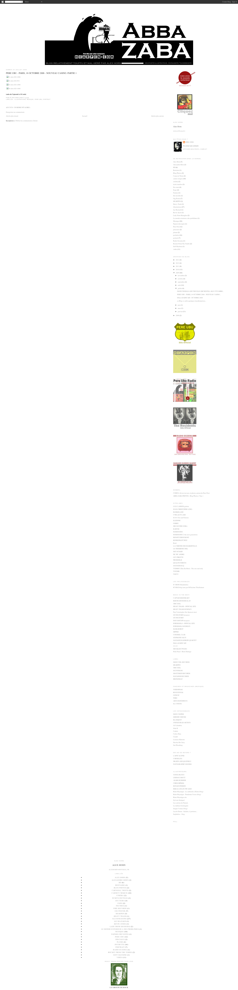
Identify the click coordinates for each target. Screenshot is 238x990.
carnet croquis (178, 178)
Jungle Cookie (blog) (180, 808)
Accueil (84, 116)
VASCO (175, 574)
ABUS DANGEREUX (180, 701)
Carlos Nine (177, 734)
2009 (178, 273)
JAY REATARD (178, 618)
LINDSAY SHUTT (179, 777)
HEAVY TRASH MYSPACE (182, 609)
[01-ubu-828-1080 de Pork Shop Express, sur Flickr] (13, 77)
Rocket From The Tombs (181, 244)
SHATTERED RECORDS (181, 673)
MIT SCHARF (178, 551)
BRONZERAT (178, 679)
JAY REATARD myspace (181, 615)
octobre (180, 279)
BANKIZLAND (178, 512)
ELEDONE (176, 520)
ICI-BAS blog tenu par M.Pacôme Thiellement (188, 587)
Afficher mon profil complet (195, 149)
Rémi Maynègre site (180, 797)
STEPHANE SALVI (179, 637)
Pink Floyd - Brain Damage (182, 651)
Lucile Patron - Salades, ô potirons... (185, 811)
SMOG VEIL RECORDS (181, 662)
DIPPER (176, 632)
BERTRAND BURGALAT (182, 601)
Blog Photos (177, 173)
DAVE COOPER (178, 714)
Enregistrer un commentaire (15, 112)
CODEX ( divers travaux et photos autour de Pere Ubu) (191, 493)
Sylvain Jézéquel (179, 800)
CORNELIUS (177, 758)
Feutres (175, 193)
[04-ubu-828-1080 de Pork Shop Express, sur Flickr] (13, 88)
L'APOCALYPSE (178, 756)
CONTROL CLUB (179, 635)
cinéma (175, 181)
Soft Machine (177, 246)
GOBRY (176, 523)
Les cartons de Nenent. (180, 803)
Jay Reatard (177, 210)
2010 (178, 269)
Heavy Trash (177, 204)
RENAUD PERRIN (179, 786)
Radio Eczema (178, 241)
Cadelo (175, 731)
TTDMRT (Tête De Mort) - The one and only (188, 568)
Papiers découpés (179, 224)
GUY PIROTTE (178, 557)
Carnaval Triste (178, 176)
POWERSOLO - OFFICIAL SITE (184, 623)
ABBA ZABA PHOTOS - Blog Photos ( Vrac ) (188, 496)
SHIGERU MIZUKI (179, 717)
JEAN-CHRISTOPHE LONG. (182, 509)
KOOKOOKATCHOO (180, 540)
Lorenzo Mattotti (179, 739)
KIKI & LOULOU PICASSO (182, 789)
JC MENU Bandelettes (180, 584)
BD (174, 167)
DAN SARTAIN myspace (181, 620)
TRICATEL (177, 603)
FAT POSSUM (178, 670)
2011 (178, 266)
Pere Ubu (38, 99)
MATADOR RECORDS (181, 676)
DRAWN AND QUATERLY (182, 761)
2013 (178, 260)
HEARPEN (176, 201)
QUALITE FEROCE (179, 563)
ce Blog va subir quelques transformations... (191, 301)
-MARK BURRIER (179, 780)
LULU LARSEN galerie (181, 506)
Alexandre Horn (178, 164)
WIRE (175, 698)
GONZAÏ (176, 695)
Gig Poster (176, 198)
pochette (176, 235)
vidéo (175, 249)
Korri (175, 543)
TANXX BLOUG (178, 775)
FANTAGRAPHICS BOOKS (182, 764)
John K (175, 728)
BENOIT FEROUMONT (181, 537)
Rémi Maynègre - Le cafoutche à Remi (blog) (188, 791)
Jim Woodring (178, 745)
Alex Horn (176, 162)
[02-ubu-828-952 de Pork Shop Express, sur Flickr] (13, 81)
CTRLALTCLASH (179, 515)
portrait (46, 99)
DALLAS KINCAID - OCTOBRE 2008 (190, 298)
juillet (180, 288)
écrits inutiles (177, 184)
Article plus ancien (157, 116)
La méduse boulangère (180, 806)
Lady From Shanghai (180, 215)
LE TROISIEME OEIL (180, 549)
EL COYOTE (177, 704)
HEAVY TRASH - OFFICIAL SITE (184, 606)
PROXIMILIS (177, 560)
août (179, 285)
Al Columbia (177, 725)
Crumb (175, 737)
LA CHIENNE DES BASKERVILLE (185, 546)
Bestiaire (176, 170)
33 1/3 (175, 646)
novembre (181, 275)
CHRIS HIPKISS (178, 783)
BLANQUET (177, 720)
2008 (178, 315)
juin (179, 305)
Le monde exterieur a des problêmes (185, 218)
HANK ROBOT (178, 629)
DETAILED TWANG (180, 649)
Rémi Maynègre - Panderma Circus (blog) (187, 794)
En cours (176, 187)
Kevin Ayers (177, 212)
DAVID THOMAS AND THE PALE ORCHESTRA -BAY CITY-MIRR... (200, 291)
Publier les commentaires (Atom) (26, 121)
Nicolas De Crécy (179, 742)
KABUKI (176, 529)
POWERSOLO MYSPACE (181, 626)
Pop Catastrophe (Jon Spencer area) (185, 612)
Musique (30, 99)
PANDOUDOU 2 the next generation (185, 534)
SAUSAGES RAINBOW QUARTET (184, 640)
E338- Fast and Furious (181, 517)
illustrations (20, 99)
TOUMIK (176, 571)
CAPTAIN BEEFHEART (181, 598)
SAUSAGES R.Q (178, 566)
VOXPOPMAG (178, 689)
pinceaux (176, 229)
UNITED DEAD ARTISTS (182, 722)
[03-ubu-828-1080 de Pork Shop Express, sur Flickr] (13, 85)
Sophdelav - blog (179, 814)
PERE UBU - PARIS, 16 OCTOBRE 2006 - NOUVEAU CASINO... (199, 294)
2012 (178, 263)
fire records (176, 195)
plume (175, 232)
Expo (175, 190)
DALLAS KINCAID (179, 643)
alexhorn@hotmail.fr (179, 131)
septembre (181, 282)
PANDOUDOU (178, 532)
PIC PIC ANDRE (178, 554)
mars (179, 308)
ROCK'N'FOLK (178, 692)
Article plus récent (12, 116)
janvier (180, 311)
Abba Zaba (189, 142)
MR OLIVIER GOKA (180, 526)
